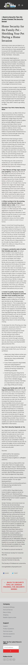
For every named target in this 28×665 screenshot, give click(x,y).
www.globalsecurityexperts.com (12, 566)
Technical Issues (7, 631)
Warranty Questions (9, 634)
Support (5, 626)
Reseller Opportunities (9, 617)
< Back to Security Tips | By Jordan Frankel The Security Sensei (12, 19)
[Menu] (22, 5)
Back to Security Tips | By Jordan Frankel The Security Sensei (14, 585)
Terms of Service (8, 609)
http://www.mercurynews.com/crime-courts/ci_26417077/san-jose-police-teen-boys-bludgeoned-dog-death (13, 472)
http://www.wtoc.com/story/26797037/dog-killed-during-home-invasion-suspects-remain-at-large (15, 497)
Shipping (5, 615)
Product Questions (8, 628)
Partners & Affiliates (8, 607)
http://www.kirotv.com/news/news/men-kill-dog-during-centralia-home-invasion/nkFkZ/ (14, 485)
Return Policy (7, 612)
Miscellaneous (7, 636)
